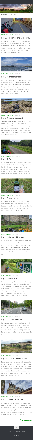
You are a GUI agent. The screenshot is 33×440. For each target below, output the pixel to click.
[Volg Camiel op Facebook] (16, 435)
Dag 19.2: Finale (7, 159)
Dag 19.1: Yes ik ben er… (10, 198)
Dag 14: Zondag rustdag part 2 (12, 400)
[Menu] (31, 2)
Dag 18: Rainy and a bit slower (12, 237)
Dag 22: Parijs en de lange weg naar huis (16, 38)
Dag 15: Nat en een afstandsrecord (14, 359)
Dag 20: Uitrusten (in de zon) (12, 118)
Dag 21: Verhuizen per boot (11, 77)
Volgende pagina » (26, 420)
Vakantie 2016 (10, 35)
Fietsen (3, 35)
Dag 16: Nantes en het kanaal (12, 320)
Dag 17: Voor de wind (9, 278)
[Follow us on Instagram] (18, 435)
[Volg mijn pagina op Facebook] (14, 435)
